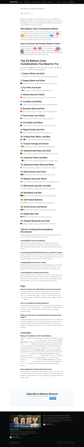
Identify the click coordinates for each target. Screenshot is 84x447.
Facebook (65, 442)
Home (21, 2)
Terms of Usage (65, 2)
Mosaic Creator (27, 2)
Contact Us (50, 2)
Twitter (69, 442)
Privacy (59, 2)
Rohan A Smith (26, 13)
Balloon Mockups (36, 2)
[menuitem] (21, 2)
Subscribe (71, 2)
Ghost (73, 442)
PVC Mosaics (44, 2)
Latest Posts (59, 442)
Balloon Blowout (14, 2)
